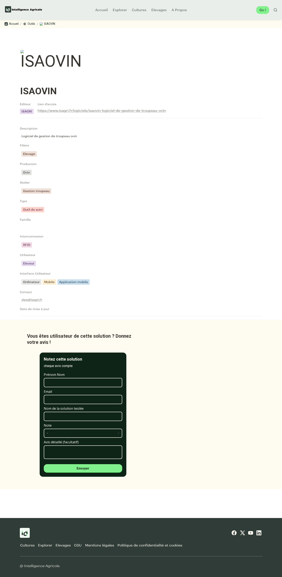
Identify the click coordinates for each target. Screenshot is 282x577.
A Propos (179, 10)
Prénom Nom (54, 374)
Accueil (101, 10)
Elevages (159, 10)
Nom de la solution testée (64, 408)
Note (48, 425)
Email (48, 391)
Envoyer (83, 468)
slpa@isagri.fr (31, 300)
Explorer (120, 10)
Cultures (139, 10)
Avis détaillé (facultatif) (61, 442)
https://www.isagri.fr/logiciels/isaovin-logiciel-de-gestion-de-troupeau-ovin (102, 111)
